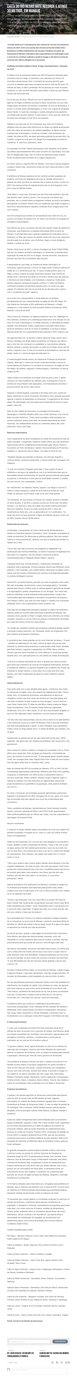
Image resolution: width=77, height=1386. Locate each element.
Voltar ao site (10, 4)
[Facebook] (52, 1362)
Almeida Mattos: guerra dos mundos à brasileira (54, 1354)
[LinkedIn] (62, 1362)
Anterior (11, 1350)
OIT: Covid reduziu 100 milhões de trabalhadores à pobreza (20, 1354)
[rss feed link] (69, 1362)
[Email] (66, 1362)
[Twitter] (57, 1362)
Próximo (42, 1350)
